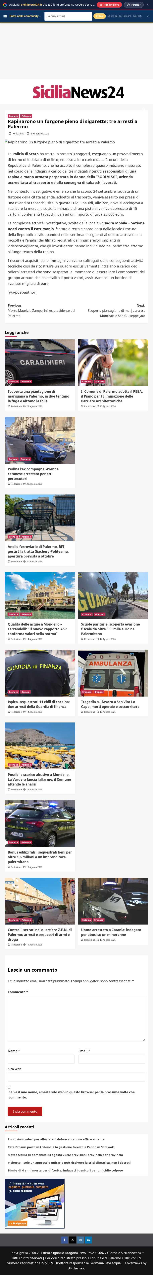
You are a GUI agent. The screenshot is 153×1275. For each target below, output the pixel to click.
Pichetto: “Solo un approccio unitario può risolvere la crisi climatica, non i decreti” (70, 1162)
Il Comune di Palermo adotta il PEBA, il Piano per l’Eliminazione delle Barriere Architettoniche (112, 396)
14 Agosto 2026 (34, 639)
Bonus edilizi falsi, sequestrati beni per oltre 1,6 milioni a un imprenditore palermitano (40, 857)
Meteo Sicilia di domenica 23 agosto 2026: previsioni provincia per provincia (65, 1155)
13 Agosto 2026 (108, 711)
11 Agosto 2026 (34, 944)
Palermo (26, 115)
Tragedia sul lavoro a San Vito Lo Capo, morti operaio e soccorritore (110, 704)
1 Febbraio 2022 (40, 133)
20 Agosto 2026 (108, 406)
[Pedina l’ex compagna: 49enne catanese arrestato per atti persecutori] (40, 440)
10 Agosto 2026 (108, 939)
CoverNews (133, 1263)
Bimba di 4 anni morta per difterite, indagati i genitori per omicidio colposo (65, 1170)
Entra (99, 16)
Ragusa (25, 691)
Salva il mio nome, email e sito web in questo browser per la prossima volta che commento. (72, 1094)
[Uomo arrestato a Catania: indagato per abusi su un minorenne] (113, 901)
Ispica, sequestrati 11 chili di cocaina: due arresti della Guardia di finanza (39, 704)
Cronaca (13, 115)
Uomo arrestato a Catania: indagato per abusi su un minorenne (111, 932)
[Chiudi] (148, 5)
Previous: (41, 310)
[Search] (143, 109)
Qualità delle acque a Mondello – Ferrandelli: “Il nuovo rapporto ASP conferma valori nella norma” (37, 629)
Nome (14, 1051)
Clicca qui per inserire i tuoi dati (125, 16)
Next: (116, 310)
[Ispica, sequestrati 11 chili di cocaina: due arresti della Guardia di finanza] (40, 673)
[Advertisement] (76, 51)
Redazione (18, 133)
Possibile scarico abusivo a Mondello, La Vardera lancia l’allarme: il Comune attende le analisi (39, 779)
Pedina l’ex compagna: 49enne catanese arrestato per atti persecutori (33, 474)
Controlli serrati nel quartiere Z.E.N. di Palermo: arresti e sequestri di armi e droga (40, 935)
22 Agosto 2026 (34, 406)
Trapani (99, 691)
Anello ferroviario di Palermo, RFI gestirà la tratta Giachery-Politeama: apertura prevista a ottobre (38, 551)
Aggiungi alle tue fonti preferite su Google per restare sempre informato (66, 4)
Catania (13, 459)
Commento (18, 992)
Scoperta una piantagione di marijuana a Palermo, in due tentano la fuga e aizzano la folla (38, 396)
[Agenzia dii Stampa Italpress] (35, 1203)
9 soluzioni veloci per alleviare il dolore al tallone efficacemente (56, 1139)
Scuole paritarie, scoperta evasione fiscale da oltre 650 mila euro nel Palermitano (110, 629)
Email (84, 1051)
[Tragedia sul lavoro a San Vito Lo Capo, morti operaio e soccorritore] (113, 673)
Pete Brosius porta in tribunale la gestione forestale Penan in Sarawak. (61, 1147)
